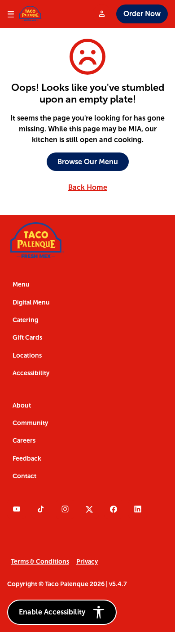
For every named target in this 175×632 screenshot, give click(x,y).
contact (24, 476)
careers (24, 440)
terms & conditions (40, 561)
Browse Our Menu (87, 161)
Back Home (87, 187)
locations (27, 355)
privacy (87, 561)
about (22, 405)
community (30, 423)
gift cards (27, 337)
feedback (27, 458)
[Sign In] (102, 13)
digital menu (31, 302)
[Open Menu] (10, 14)
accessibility (31, 373)
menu (21, 284)
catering (25, 320)
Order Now (142, 13)
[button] (62, 612)
